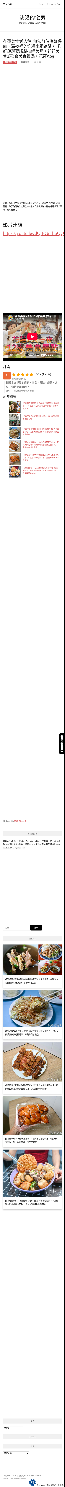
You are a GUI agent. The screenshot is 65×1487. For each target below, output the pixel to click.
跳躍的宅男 (33, 17)
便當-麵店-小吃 (10, 62)
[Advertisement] (32, 100)
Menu (9, 4)
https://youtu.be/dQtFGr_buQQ (33, 233)
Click (62, 743)
